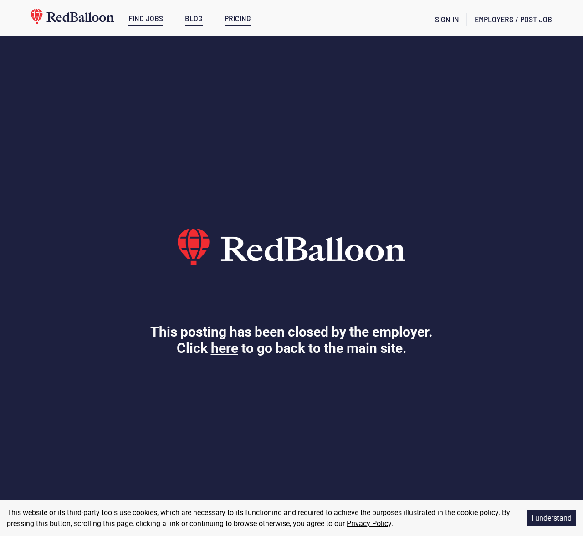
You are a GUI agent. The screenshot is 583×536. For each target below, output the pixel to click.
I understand (552, 518)
